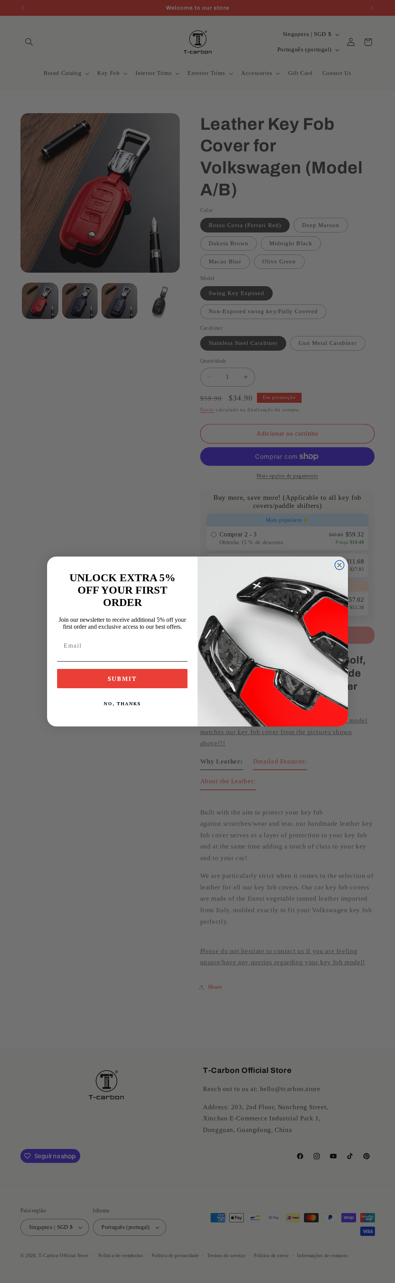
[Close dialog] (339, 565)
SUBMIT (122, 678)
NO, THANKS (122, 703)
